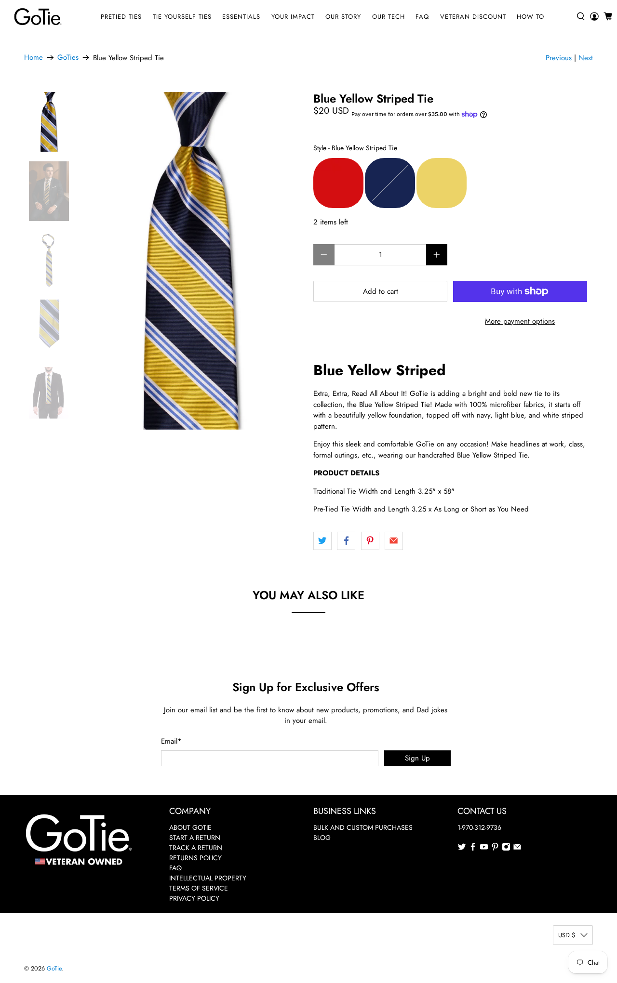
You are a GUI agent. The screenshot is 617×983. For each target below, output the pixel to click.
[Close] (441, 404)
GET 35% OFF (308, 552)
